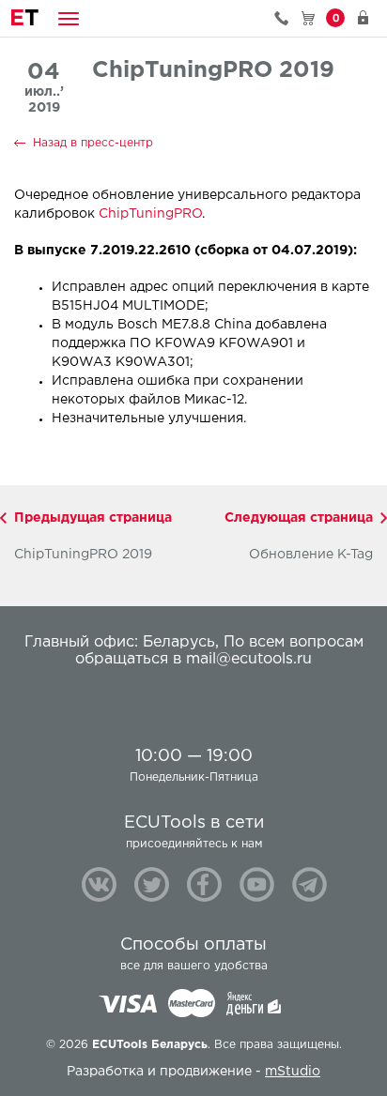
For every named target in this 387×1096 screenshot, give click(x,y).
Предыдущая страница (93, 518)
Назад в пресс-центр (93, 143)
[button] (68, 18)
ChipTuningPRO (150, 214)
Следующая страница (298, 518)
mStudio (292, 1071)
